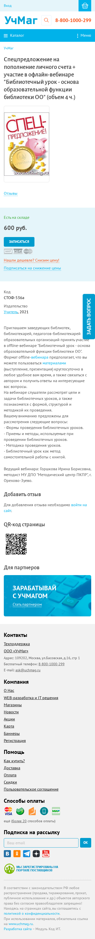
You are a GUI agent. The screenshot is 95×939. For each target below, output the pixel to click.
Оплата (10, 774)
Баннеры (12, 733)
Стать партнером (27, 604)
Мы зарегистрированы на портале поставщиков (31, 868)
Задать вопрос (88, 316)
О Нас (9, 690)
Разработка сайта (18, 929)
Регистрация (15, 740)
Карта (9, 726)
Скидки (10, 782)
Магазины (13, 704)
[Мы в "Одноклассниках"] (17, 853)
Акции (9, 718)
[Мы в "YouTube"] (45, 853)
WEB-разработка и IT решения (31, 697)
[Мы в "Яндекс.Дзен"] (36, 853)
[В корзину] (85, 5)
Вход (8, 5)
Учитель (11, 311)
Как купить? (14, 760)
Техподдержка (17, 643)
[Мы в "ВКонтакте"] (7, 853)
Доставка (12, 767)
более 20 (19, 821)
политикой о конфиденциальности (32, 913)
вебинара (39, 357)
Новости (11, 711)
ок (85, 842)
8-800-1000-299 (73, 20)
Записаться (19, 241)
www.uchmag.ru (21, 924)
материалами (54, 362)
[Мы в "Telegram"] (26, 853)
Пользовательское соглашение (31, 789)
